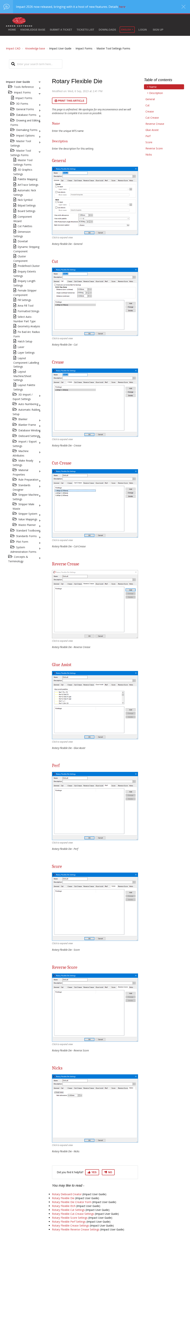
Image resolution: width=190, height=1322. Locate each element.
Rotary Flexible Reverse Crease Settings (75, 1229)
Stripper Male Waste (23, 506)
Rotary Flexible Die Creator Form (71, 1202)
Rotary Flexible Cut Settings (68, 1210)
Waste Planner (27, 525)
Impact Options (25, 135)
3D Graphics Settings (22, 172)
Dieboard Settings (29, 436)
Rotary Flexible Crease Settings (70, 1225)
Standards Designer (21, 487)
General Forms (25, 109)
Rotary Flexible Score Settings (70, 1217)
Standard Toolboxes (28, 530)
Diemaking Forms (26, 130)
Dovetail (23, 241)
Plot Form (22, 541)
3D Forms (22, 103)
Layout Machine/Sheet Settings (22, 376)
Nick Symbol (25, 200)
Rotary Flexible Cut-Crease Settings (73, 1214)
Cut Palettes (25, 226)
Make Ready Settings (23, 463)
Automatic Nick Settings (24, 193)
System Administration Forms (23, 549)
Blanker (22, 419)
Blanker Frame (27, 424)
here (122, 7)
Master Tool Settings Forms (20, 153)
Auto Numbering (28, 404)
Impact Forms (23, 98)
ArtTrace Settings (28, 184)
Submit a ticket (61, 29)
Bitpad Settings (27, 205)
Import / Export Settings (25, 444)
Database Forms (26, 115)
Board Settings (26, 211)
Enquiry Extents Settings (24, 274)
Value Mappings (27, 519)
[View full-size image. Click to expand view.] (95, 201)
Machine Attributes (21, 453)
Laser (21, 347)
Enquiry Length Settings (24, 283)
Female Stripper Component (25, 293)
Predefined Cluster (29, 266)
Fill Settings (24, 300)
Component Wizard (22, 219)
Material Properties (20, 472)
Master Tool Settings (20, 143)
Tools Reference (24, 87)
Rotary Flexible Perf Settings (69, 1221)
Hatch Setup (25, 341)
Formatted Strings (28, 311)
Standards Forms (26, 536)
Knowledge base (32, 29)
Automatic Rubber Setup (26, 412)
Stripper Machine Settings (26, 497)
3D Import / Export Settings (22, 397)
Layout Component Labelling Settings (26, 362)
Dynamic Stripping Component (26, 249)
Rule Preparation (28, 479)
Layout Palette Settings (24, 387)
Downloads (107, 29)
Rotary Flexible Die (63, 1198)
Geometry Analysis (29, 326)
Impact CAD (13, 48)
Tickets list (85, 29)
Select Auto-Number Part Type (24, 319)
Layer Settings (26, 352)
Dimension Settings (22, 234)
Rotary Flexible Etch (64, 1206)
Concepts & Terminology (18, 559)
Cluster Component (20, 259)
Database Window (29, 430)
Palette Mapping (27, 179)
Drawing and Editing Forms (25, 123)
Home (12, 29)
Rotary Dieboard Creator (67, 1194)
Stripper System (27, 513)
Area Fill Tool (25, 305)
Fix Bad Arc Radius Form (26, 334)
